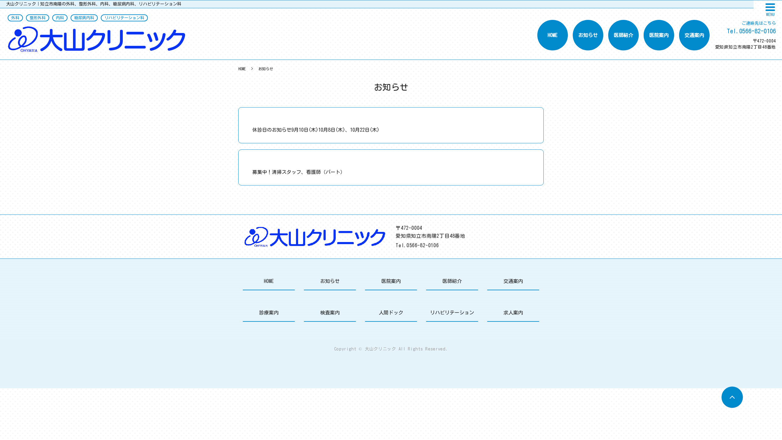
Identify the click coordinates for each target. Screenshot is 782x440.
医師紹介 (623, 35)
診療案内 (269, 312)
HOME (552, 35)
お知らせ (588, 35)
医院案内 (659, 35)
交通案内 (694, 35)
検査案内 (330, 312)
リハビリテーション (452, 312)
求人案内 (513, 312)
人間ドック (391, 312)
